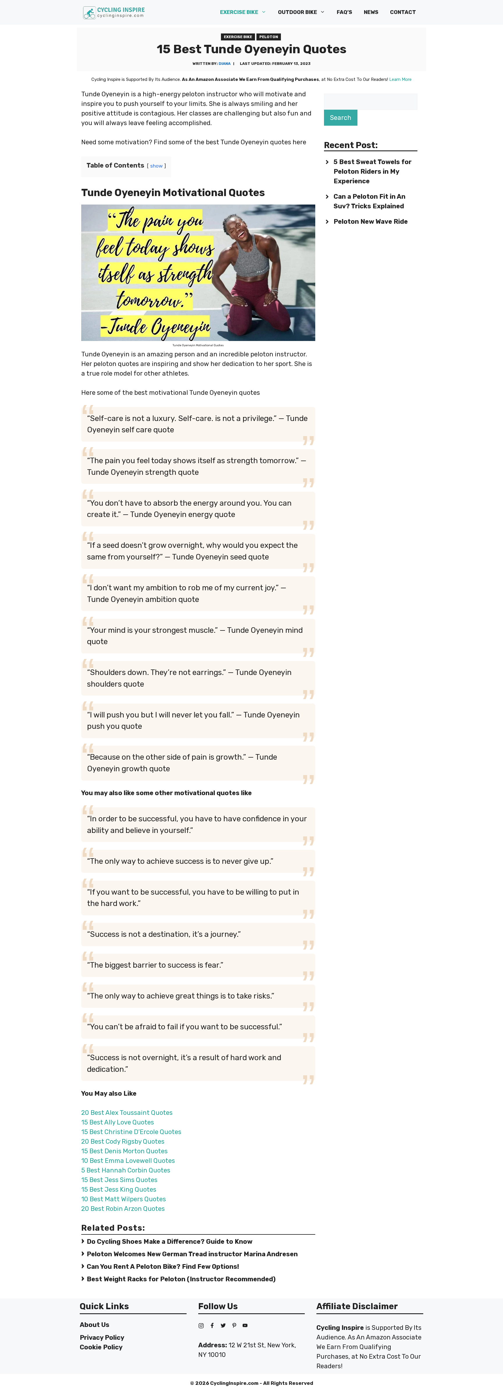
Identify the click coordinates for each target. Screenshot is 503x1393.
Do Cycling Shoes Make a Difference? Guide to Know (169, 1241)
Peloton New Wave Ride (371, 221)
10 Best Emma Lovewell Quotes (128, 1161)
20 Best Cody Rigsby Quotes (122, 1141)
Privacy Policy (102, 1338)
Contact (403, 12)
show (156, 166)
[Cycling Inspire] (114, 12)
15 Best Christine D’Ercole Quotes (131, 1132)
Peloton (268, 37)
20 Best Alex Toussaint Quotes (127, 1113)
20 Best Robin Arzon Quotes (123, 1209)
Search (340, 118)
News (371, 12)
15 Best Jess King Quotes (118, 1189)
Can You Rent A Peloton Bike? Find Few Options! (163, 1267)
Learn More (400, 79)
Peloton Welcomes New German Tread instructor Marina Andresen (192, 1254)
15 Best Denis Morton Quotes (124, 1151)
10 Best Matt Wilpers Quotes (123, 1199)
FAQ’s (344, 12)
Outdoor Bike (297, 12)
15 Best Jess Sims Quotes (119, 1180)
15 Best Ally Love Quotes (117, 1122)
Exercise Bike (239, 12)
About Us (94, 1325)
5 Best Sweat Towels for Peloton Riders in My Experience (373, 171)
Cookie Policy (101, 1347)
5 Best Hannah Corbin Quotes (125, 1170)
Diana (225, 63)
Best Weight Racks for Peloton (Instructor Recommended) (181, 1279)
